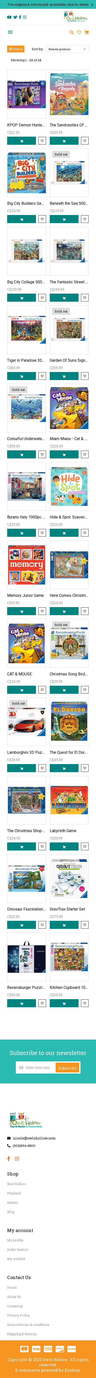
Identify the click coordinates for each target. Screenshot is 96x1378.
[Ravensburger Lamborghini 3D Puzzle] (26, 721)
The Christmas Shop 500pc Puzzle (37, 830)
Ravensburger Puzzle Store (31, 987)
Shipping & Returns (22, 1334)
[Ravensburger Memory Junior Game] (26, 564)
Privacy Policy (18, 1315)
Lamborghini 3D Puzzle (27, 752)
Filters (17, 49)
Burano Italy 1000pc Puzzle (31, 517)
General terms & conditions (28, 1324)
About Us (14, 1296)
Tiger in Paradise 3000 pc (29, 360)
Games (12, 1202)
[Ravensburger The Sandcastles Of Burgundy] (69, 94)
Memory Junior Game (25, 595)
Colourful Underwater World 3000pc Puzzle (44, 438)
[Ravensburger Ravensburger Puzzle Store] (26, 957)
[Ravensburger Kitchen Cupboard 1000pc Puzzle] (69, 957)
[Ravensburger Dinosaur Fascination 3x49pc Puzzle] (26, 878)
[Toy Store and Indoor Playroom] (76, 21)
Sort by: (38, 49)
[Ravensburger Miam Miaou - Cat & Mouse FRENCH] (69, 408)
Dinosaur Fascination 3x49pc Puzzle (38, 909)
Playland (14, 1193)
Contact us (15, 1306)
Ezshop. (73, 1370)
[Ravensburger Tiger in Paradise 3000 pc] (26, 329)
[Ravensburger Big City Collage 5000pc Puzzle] (26, 251)
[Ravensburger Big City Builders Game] (26, 172)
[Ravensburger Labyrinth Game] (69, 800)
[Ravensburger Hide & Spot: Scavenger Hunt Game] (69, 486)
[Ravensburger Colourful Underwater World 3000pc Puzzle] (26, 408)
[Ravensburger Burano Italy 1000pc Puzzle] (26, 486)
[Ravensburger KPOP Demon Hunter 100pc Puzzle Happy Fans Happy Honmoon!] (26, 94)
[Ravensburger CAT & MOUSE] (26, 643)
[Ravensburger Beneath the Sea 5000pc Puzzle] (69, 172)
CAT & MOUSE (19, 674)
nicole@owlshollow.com (34, 1138)
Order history (17, 1249)
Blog (10, 1212)
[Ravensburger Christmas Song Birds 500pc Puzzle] (69, 643)
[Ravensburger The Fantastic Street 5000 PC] (69, 251)
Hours (12, 1287)
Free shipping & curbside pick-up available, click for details (48, 4)
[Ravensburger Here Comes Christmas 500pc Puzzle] (69, 564)
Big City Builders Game (27, 203)
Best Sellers (16, 1184)
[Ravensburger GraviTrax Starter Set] (69, 878)
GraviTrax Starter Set (67, 909)
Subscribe (67, 1068)
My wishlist (16, 1259)
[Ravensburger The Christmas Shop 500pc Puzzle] (26, 800)
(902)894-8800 (24, 1145)
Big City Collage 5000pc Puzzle (34, 282)
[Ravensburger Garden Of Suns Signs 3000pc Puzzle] (69, 329)
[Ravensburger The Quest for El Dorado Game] (69, 721)
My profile (15, 1240)
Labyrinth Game (63, 830)
